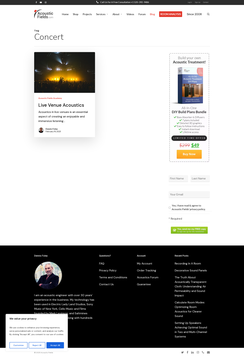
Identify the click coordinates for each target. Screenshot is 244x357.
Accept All (55, 345)
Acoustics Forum (147, 277)
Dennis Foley (52, 129)
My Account (144, 263)
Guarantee (144, 284)
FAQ (101, 263)
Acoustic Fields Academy (50, 98)
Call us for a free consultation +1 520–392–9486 (124, 2)
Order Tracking (146, 270)
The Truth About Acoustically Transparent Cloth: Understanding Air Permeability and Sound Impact (190, 286)
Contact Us (106, 284)
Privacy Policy (107, 270)
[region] (37, 332)
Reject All (37, 345)
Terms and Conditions (113, 277)
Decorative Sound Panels (191, 270)
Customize (18, 345)
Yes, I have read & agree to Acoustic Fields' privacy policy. (188, 207)
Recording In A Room (188, 263)
